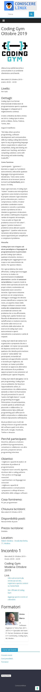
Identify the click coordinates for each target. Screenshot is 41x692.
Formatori (4, 662)
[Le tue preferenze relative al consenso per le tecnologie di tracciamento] (37, 688)
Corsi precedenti (7, 658)
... (14, 638)
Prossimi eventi (6, 655)
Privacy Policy (6, 675)
